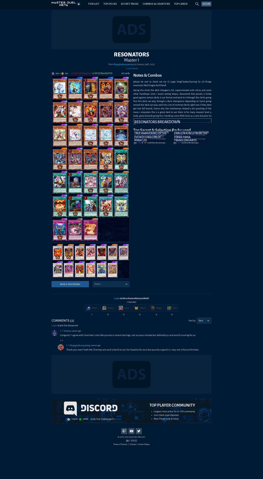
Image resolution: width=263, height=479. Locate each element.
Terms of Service (120, 444)
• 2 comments (131, 68)
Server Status (144, 444)
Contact (133, 444)
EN (127, 441)
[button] (172, 123)
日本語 (134, 441)
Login (117, 298)
